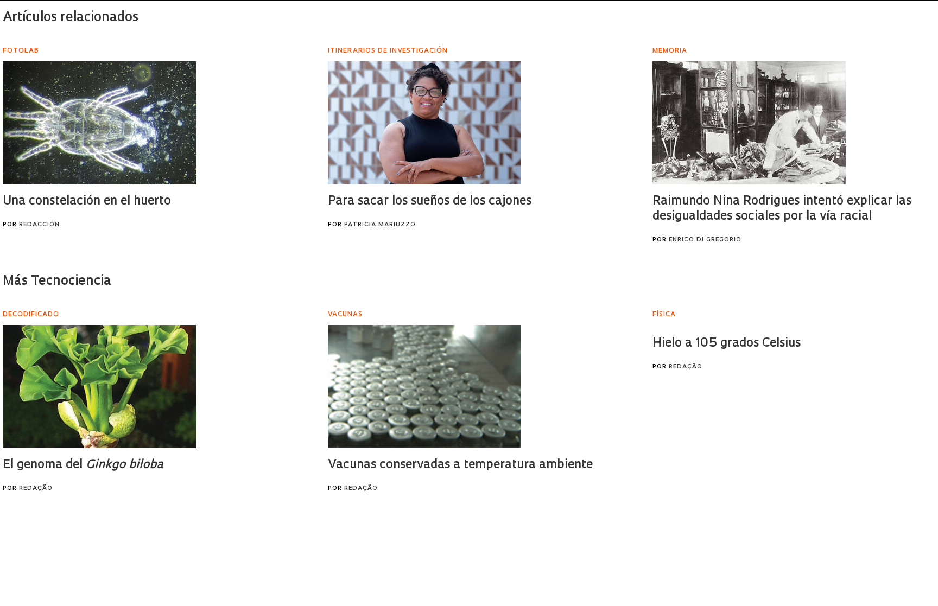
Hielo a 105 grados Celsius (726, 343)
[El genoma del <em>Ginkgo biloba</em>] (99, 386)
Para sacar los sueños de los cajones (429, 201)
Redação (36, 489)
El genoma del (83, 465)
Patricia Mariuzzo (380, 225)
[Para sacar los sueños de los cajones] (424, 122)
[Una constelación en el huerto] (99, 122)
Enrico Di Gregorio (705, 240)
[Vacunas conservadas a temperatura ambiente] (424, 386)
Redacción (39, 225)
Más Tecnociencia (57, 281)
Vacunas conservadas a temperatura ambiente (460, 465)
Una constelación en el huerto (87, 201)
